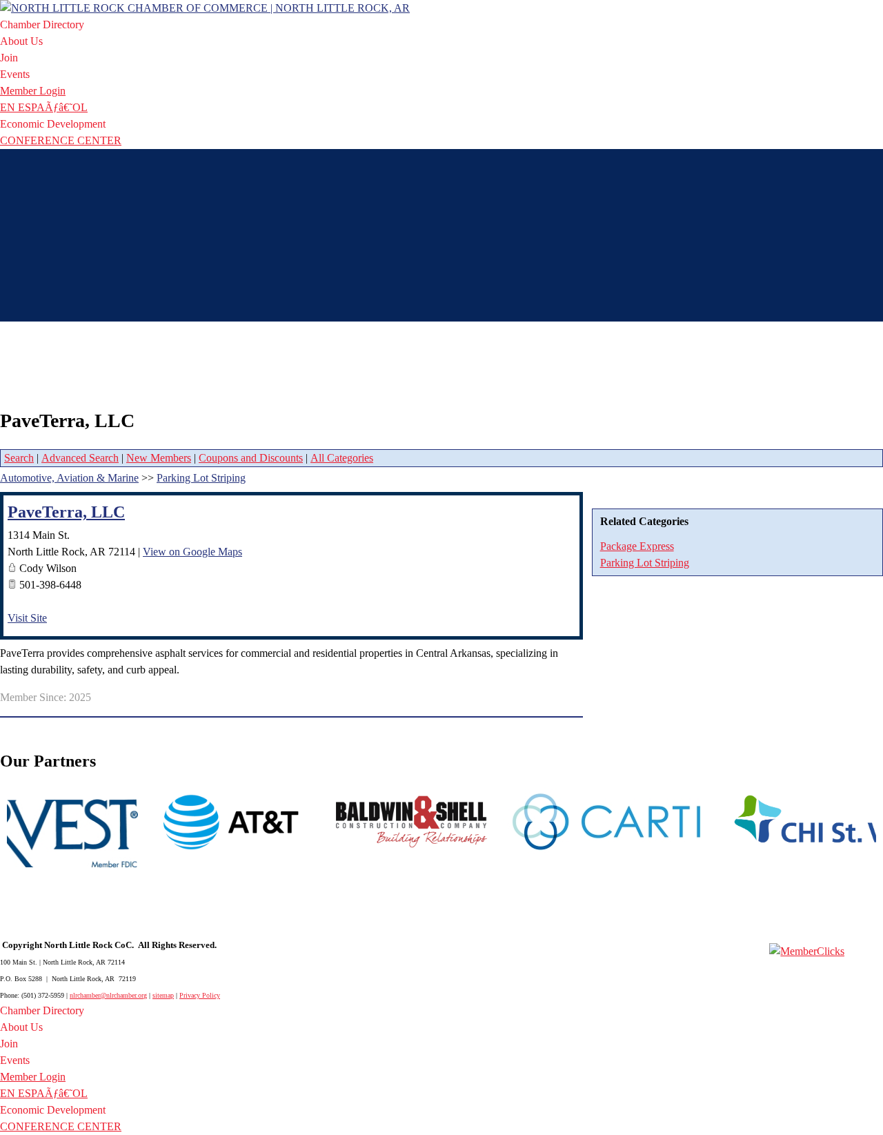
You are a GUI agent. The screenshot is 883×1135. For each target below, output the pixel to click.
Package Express (637, 546)
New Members (158, 458)
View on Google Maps (192, 551)
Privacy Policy (199, 995)
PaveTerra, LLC (66, 512)
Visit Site (27, 618)
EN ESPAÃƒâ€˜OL (44, 107)
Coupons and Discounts (251, 458)
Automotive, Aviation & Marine (69, 478)
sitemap (163, 995)
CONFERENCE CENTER (60, 140)
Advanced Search (80, 458)
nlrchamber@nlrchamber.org (108, 995)
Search (19, 458)
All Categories (341, 458)
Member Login (33, 91)
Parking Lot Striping (644, 563)
